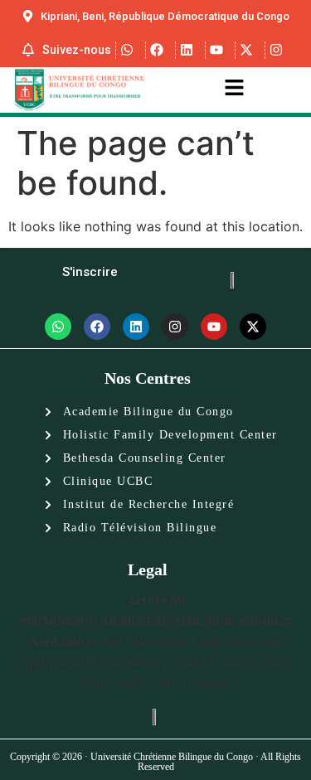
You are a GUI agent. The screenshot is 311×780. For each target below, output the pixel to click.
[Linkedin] (136, 326)
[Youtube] (214, 326)
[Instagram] (175, 326)
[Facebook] (97, 326)
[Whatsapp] (58, 326)
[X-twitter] (253, 326)
